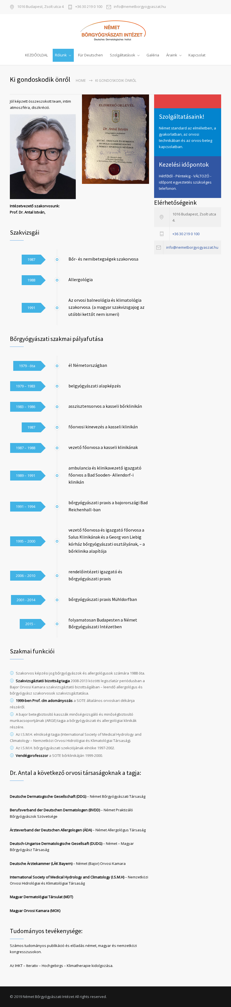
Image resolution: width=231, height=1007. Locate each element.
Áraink (171, 55)
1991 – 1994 (25, 506)
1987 (31, 259)
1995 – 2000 (25, 541)
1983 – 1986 (25, 406)
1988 (31, 280)
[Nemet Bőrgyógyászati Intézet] (115, 31)
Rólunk (61, 55)
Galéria (152, 55)
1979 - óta (27, 365)
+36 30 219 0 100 (88, 7)
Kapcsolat (196, 55)
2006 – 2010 (25, 575)
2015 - (30, 623)
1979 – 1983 (25, 386)
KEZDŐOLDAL (36, 55)
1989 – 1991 (25, 475)
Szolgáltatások (122, 55)
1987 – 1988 (25, 447)
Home (81, 80)
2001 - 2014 (26, 599)
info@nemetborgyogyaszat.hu (140, 7)
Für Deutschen (90, 55)
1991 (31, 307)
